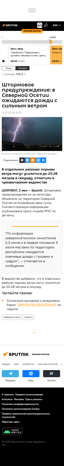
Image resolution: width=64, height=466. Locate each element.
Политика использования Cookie (20, 408)
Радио (6, 364)
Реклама (19, 399)
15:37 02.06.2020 (12, 112)
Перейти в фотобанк (47, 153)
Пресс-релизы (33, 399)
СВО (16, 364)
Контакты (7, 399)
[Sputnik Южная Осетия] (11, 26)
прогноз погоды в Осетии (37, 305)
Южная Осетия (48, 364)
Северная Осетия (11, 317)
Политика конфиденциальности (20, 404)
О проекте (8, 394)
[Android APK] (13, 432)
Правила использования (29, 394)
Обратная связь (11, 421)
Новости (28, 317)
